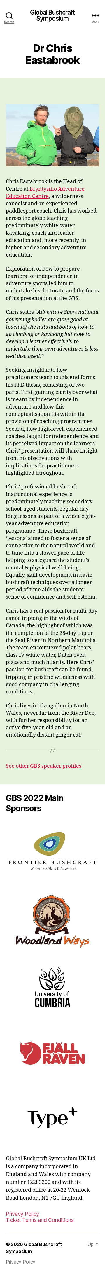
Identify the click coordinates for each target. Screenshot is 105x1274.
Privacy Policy (22, 1214)
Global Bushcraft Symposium (52, 15)
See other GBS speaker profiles (43, 766)
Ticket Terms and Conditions (40, 1220)
